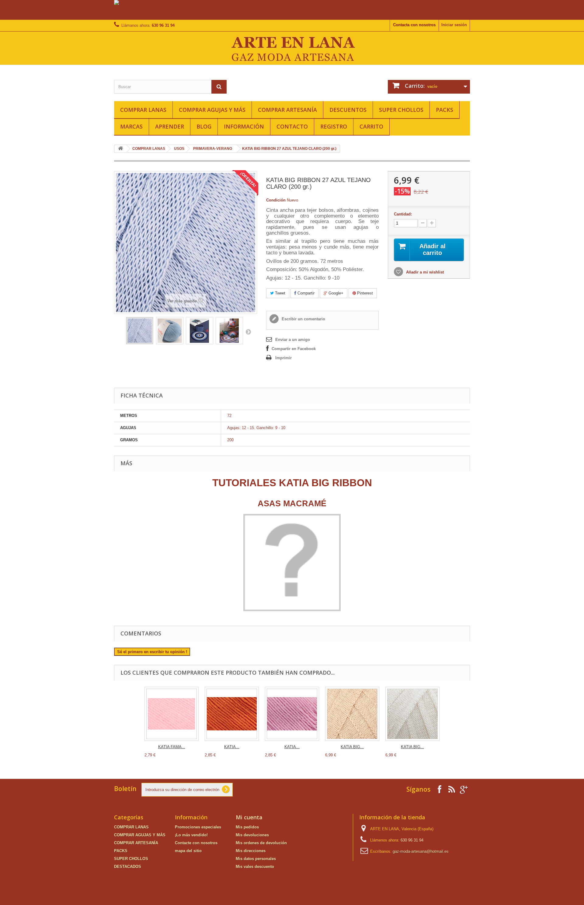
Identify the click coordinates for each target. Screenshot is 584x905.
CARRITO (371, 126)
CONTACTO (292, 126)
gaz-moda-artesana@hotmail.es (421, 851)
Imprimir (283, 358)
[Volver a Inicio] (120, 149)
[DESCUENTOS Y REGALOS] (292, 10)
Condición (276, 200)
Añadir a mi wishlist (424, 272)
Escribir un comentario (302, 319)
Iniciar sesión (454, 24)
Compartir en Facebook (294, 348)
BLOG (203, 126)
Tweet (279, 293)
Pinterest (364, 293)
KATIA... (231, 747)
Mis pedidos (247, 827)
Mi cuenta (249, 817)
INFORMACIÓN (244, 126)
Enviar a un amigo (292, 339)
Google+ (335, 293)
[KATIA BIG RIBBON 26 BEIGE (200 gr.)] (352, 714)
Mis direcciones (251, 850)
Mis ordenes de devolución (261, 843)
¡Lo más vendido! (191, 835)
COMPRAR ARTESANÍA (287, 109)
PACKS (444, 109)
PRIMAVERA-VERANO (212, 148)
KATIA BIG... (352, 747)
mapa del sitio (188, 850)
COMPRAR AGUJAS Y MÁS (212, 109)
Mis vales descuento (255, 866)
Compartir (305, 293)
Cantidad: (403, 214)
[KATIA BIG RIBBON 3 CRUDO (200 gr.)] (412, 714)
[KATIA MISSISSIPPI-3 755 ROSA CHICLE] (292, 714)
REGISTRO (333, 126)
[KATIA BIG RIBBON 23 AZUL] (199, 330)
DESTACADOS (127, 866)
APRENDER (169, 126)
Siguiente (248, 332)
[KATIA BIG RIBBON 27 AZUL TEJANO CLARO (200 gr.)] (139, 330)
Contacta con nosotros (414, 24)
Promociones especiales (198, 827)
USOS (179, 148)
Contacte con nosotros (196, 843)
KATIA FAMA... (171, 747)
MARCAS (131, 126)
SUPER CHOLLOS (401, 109)
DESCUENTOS (348, 109)
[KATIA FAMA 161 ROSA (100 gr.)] (171, 714)
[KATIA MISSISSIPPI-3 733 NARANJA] (232, 714)
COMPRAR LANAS (143, 109)
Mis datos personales (256, 858)
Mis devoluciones (252, 835)
